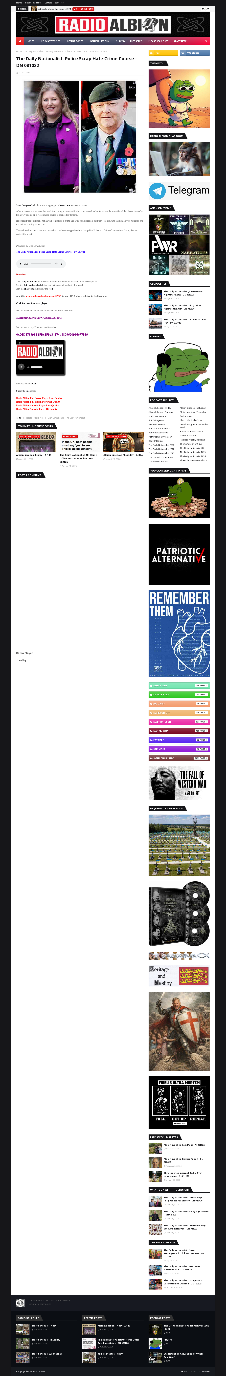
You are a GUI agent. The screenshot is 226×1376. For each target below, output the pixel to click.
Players (168, 1339)
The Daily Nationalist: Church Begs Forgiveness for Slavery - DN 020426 (183, 1199)
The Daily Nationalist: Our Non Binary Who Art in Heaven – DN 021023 (184, 1227)
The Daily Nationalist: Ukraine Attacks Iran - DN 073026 (185, 321)
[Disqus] (80, 519)
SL (20, 72)
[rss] (163, 53)
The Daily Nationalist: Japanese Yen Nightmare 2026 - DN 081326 (183, 293)
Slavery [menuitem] (120, 41)
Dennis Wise (176, 685)
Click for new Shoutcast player (31, 303)
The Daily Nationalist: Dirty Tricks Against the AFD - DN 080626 (182, 307)
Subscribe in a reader (26, 391)
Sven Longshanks (56, 417)
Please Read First (33, 2)
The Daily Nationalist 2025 (161, 453)
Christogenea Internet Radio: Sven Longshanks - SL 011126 (183, 1174)
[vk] (195, 53)
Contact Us (205, 1371)
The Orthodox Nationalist (161, 457)
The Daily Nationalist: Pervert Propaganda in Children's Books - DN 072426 (184, 1253)
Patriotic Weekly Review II (192, 439)
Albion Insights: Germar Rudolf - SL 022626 (183, 1160)
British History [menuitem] (99, 41)
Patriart (176, 739)
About (193, 1371)
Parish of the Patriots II (191, 431)
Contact (48, 2)
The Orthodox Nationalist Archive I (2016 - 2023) (186, 1327)
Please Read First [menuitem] (158, 41)
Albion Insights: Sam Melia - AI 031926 (184, 1144)
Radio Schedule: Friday (43, 1325)
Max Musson (176, 730)
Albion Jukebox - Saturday (193, 407)
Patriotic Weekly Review (160, 436)
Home (19, 2)
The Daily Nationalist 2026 (193, 456)
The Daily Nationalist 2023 (193, 452)
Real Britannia (156, 440)
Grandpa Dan (176, 694)
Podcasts (27, 417)
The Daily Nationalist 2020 (161, 444)
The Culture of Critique (191, 443)
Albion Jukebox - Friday (160, 407)
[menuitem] (20, 41)
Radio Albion (40, 417)
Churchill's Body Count (191, 420)
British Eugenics (156, 420)
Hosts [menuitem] (30, 41)
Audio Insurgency (157, 416)
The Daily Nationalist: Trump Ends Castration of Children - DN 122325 (183, 1282)
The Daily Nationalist (33, 51)
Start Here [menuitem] (180, 41)
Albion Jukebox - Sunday (161, 411)
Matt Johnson (176, 721)
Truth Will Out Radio (158, 461)
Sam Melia (176, 749)
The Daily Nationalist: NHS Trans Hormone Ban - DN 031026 (182, 1268)
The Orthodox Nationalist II (193, 460)
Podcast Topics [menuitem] (50, 41)
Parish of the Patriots (159, 428)
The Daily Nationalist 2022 (161, 449)
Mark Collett (176, 712)
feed (51, 289)
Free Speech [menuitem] (136, 41)
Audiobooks (186, 416)
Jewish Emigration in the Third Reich (194, 426)
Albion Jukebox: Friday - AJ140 (33, 455)
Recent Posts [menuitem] (75, 41)
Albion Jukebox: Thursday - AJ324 (54, 8)
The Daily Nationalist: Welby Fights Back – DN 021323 (186, 1213)
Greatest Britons (157, 424)
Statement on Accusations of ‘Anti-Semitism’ (183, 1355)
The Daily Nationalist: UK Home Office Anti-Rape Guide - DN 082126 (78, 458)
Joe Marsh (176, 703)
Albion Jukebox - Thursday (193, 411)
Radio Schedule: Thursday (45, 1339)
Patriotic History (188, 435)
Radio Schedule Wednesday (46, 1353)
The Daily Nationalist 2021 (193, 447)
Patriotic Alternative (158, 432)
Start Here (60, 2)
